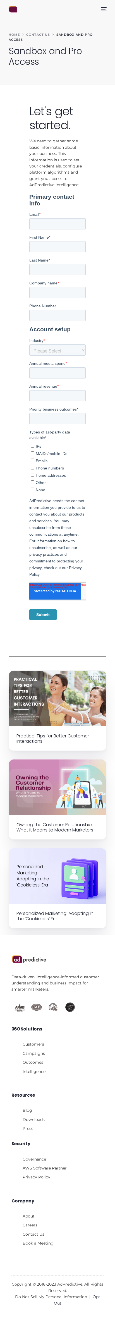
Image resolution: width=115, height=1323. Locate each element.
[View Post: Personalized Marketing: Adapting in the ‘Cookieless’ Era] (57, 876)
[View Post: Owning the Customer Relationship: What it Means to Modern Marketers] (57, 787)
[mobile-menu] (103, 9)
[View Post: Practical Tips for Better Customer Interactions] (57, 698)
